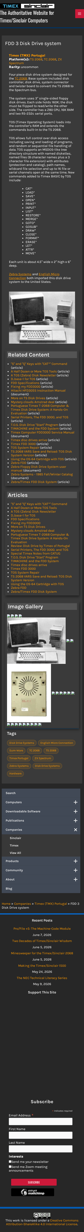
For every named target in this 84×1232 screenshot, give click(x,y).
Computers (14, 802)
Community (14, 870)
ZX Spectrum (43, 758)
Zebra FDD (18, 463)
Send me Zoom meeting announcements (28, 1169)
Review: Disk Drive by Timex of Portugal (40, 546)
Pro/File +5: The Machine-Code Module (42, 928)
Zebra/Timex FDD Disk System (34, 482)
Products (12, 861)
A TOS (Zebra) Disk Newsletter (33, 375)
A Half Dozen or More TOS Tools (34, 371)
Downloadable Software (23, 811)
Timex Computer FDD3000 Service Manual (42, 432)
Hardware (15, 773)
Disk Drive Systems (21, 743)
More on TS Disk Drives (28, 398)
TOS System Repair (25, 447)
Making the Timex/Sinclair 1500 (42, 966)
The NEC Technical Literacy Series (42, 978)
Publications (15, 820)
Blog (9, 888)
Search (11, 793)
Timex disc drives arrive (29, 440)
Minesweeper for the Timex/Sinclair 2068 (42, 953)
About (10, 879)
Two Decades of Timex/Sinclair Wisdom (42, 941)
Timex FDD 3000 (23, 444)
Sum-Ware (16, 750)
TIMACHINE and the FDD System (35, 428)
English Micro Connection (56, 743)
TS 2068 (36, 59)
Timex (14, 845)
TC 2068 (50, 59)
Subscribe (34, 1182)
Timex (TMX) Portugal (27, 55)
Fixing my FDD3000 (25, 386)
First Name (17, 1129)
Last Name (17, 1142)
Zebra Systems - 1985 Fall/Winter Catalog (42, 474)
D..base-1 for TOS (23, 379)
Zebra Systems (20, 274)
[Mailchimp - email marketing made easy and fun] (32, 1195)
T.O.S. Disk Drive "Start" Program (34, 425)
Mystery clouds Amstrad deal (33, 402)
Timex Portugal (18, 758)
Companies (14, 829)
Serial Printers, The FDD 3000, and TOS (39, 417)
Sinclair (15, 838)
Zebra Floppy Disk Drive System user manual (38, 468)
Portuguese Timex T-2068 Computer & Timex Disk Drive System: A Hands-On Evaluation (40, 409)
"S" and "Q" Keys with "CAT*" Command (39, 364)
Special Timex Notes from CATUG (35, 553)
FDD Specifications (25, 383)
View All (15, 853)
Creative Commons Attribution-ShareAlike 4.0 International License (42, 1222)
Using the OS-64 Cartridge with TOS (37, 459)
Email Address (21, 1115)
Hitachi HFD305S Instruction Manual (38, 390)
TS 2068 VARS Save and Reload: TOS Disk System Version (41, 453)
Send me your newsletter (29, 1162)
